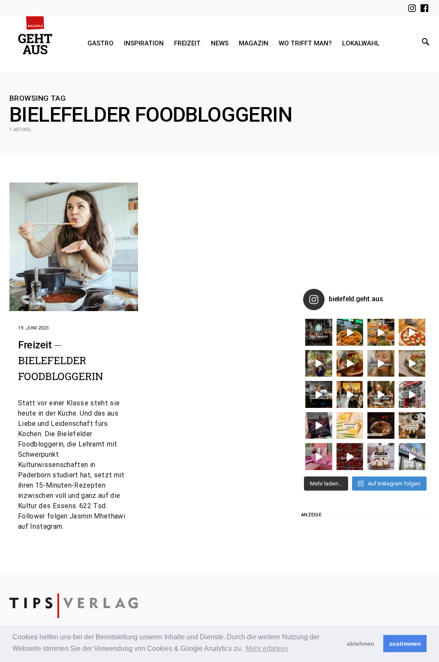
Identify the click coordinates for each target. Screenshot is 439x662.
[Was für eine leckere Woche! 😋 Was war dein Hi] (318, 363)
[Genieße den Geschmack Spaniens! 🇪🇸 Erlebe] (350, 363)
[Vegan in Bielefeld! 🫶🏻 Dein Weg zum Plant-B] (350, 332)
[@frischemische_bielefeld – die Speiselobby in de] (412, 456)
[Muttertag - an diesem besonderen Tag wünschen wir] (380, 456)
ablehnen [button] (360, 643)
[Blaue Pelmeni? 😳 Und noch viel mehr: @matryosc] (380, 363)
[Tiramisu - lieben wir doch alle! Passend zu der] (380, 425)
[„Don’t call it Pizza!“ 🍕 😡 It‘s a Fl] (412, 332)
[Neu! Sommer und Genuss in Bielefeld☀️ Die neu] (318, 425)
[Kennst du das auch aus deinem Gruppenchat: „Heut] (412, 363)
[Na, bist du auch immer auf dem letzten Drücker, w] (318, 394)
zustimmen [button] (405, 643)
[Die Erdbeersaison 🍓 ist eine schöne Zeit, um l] (350, 456)
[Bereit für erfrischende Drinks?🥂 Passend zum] (350, 425)
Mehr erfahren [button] (267, 648)
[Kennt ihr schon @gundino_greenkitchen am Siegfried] (318, 456)
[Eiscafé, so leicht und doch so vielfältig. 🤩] (412, 425)
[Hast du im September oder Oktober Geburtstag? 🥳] (350, 394)
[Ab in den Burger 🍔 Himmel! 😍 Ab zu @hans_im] (380, 332)
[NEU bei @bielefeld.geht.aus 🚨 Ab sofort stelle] (380, 394)
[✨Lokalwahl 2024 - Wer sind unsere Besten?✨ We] (318, 332)
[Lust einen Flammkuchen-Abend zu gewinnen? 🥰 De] (412, 394)
